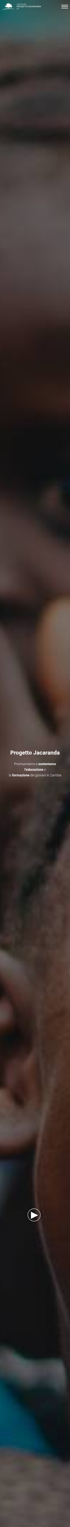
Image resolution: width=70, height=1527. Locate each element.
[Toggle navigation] (63, 6)
